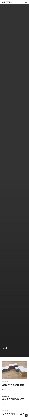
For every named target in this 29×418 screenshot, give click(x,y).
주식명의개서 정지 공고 (13, 399)
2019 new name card (13, 384)
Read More (4, 389)
